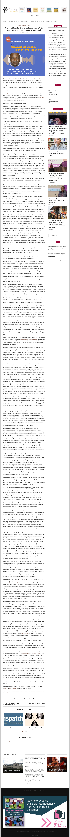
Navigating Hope (28, 783)
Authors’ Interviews (30, 2)
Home (9, 2)
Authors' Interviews (12, 21)
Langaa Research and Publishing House (28, 339)
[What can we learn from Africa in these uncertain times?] (57, 144)
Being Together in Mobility (35, 771)
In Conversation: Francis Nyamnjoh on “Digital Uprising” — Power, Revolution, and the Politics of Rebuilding (57, 177)
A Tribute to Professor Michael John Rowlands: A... (13, 728)
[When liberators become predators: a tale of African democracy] (57, 191)
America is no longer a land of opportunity (34, 728)
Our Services (48, 2)
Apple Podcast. (12, 688)
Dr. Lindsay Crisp (37, 78)
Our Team (40, 2)
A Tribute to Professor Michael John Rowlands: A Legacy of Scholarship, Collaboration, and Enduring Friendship (57, 224)
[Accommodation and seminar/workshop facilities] (13, 765)
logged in (10, 741)
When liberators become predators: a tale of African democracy (56, 200)
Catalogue (15, 2)
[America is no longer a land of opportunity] (34, 719)
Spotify (5, 688)
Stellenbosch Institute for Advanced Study (31, 653)
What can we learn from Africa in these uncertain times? (56, 153)
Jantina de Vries (24, 633)
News (21, 2)
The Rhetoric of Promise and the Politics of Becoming (34, 765)
